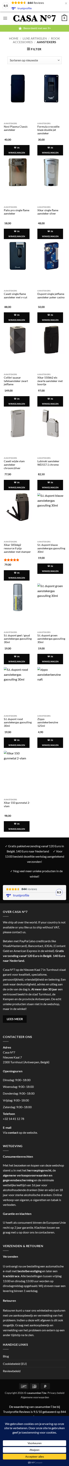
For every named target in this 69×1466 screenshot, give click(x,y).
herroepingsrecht (39, 1170)
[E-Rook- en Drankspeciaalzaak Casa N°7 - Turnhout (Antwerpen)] (34, 18)
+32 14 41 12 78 (13, 1118)
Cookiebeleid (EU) (15, 1363)
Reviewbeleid (12, 1371)
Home (13, 38)
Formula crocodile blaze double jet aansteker (48, 130)
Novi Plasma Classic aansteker (16, 128)
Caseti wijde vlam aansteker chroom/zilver (14, 464)
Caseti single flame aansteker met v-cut (15, 295)
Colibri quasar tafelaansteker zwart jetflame (16, 381)
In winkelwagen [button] (16, 150)
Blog (6, 1356)
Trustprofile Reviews (16, 1411)
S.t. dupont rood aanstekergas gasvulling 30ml (18, 722)
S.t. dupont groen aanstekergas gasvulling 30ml (51, 639)
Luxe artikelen (35, 38)
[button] (5, 18)
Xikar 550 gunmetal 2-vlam (17, 804)
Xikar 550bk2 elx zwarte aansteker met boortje (50, 381)
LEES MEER (15, 1019)
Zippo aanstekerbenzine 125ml (47, 722)
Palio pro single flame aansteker (16, 212)
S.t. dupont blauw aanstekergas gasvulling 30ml (51, 548)
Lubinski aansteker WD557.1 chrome (48, 463)
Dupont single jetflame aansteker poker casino (51, 295)
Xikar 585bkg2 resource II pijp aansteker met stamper (17, 548)
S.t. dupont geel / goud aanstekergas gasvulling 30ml (18, 639)
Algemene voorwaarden (35, 1397)
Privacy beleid (56, 1392)
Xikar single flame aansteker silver (47, 212)
